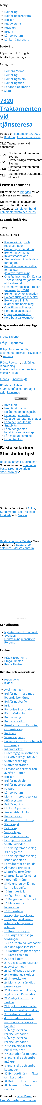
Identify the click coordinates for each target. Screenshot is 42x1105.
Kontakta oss (13, 816)
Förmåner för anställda (20, 864)
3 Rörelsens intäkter (17, 1014)
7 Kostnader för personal (21, 1054)
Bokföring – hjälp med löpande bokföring (19, 695)
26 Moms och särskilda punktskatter (19, 984)
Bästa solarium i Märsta (15, 541)
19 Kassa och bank (16, 955)
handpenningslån (24, 411)
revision (32, 369)
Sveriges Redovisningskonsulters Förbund (19, 639)
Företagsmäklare (11, 385)
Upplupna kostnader (17, 314)
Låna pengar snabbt (17, 415)
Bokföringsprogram (17, 16)
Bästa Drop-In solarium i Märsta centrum (17, 546)
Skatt (7, 91)
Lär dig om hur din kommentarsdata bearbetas (19, 210)
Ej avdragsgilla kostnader (21, 753)
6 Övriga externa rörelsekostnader (16, 1040)
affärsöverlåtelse (11, 388)
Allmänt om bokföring (19, 820)
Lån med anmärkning (18, 435)
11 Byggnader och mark (20, 899)
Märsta (22, 515)
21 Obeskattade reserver (21, 963)
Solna (31, 508)
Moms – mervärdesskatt (20, 796)
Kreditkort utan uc (15, 408)
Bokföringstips (14, 83)
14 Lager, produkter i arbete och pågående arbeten (18, 923)
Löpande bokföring (17, 87)
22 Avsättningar (15, 967)
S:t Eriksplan (27, 511)
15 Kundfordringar (17, 931)
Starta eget (11, 824)
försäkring (13, 392)
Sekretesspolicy (14, 737)
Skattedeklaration (16, 765)
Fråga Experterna (11, 343)
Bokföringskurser (16, 804)
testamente (7, 352)
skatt (15, 372)
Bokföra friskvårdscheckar (21, 297)
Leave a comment (28, 137)
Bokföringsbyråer (16, 701)
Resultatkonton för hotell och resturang (21, 727)
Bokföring (11, 12)
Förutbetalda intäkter (17, 310)
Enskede (5, 515)
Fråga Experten (10, 336)
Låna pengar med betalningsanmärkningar (19, 430)
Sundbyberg (8, 511)
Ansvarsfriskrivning (17, 812)
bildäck (8, 683)
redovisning (7, 366)
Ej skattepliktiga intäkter (20, 757)
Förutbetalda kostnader (19, 317)
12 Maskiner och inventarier (15, 905)
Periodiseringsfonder (18, 709)
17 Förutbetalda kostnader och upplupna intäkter (22, 945)
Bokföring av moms (16, 252)
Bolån (8, 411)
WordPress (24, 1096)
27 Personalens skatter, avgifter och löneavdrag (20, 992)
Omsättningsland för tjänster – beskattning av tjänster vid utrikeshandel (22, 280)
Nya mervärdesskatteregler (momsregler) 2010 (22, 288)
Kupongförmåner (16, 879)
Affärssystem (13, 800)
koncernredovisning (12, 369)
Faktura (9, 788)
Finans (4, 379)
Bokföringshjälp (15, 79)
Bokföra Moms (14, 71)
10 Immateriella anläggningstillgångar (19, 893)
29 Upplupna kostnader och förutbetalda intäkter (21, 1008)
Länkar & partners (16, 39)
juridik (24, 349)
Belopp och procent (17, 840)
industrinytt (19, 379)
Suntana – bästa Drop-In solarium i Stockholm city (18, 469)
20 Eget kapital (14, 959)
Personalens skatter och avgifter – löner (20, 771)
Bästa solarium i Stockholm (17, 461)
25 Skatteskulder (15, 978)
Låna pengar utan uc (17, 422)
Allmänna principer (17, 868)
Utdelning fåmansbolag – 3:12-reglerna (21, 850)
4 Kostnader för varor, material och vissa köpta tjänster (20, 1022)
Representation (14, 721)
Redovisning (12, 24)
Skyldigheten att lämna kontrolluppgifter (20, 885)
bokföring (28, 362)
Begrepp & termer (16, 836)
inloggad (25, 192)
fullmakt (21, 352)
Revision (10, 28)
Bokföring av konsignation (21, 293)
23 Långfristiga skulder (19, 970)
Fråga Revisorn (10, 362)
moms (4, 372)
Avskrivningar (13, 690)
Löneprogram (13, 35)
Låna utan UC (13, 439)
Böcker (9, 20)
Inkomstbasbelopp (16, 256)
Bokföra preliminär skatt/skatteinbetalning (19, 302)
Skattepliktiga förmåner (20, 876)
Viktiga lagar (12, 832)
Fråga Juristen (9, 349)
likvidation (34, 352)
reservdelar (11, 679)
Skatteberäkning (15, 761)
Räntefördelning (15, 713)
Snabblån (10, 425)
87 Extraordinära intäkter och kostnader (21, 1075)
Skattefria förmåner (17, 872)
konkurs (8, 356)
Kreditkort (10, 405)
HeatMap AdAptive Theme (18, 1100)
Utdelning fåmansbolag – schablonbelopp (21, 858)
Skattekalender (14, 844)
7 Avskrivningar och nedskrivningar (17, 1048)
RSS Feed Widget (21, 618)
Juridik (8, 31)
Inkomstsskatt (13, 749)
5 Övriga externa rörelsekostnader (16, 1032)
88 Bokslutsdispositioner (21, 1081)
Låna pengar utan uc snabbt (22, 418)
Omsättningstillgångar (18, 307)
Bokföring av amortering (19, 249)
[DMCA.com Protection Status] (21, 398)
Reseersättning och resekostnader (17, 244)
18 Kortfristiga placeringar (22, 951)
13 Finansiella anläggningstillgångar (19, 913)
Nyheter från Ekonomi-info (21, 632)
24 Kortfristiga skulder (19, 974)
